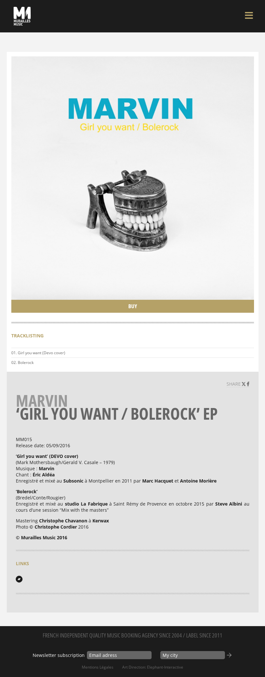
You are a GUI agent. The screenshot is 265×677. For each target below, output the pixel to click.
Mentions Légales (97, 667)
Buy (132, 306)
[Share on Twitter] (244, 384)
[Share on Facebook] (248, 384)
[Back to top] (253, 659)
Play (247, 352)
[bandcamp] (19, 579)
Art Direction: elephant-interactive (152, 667)
